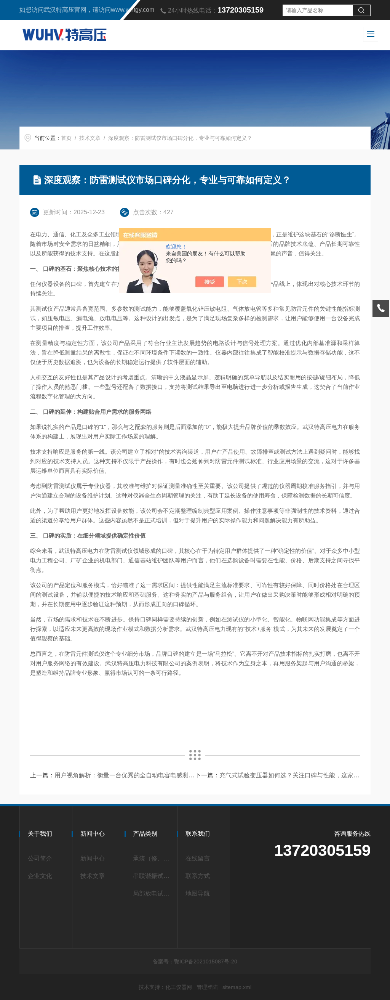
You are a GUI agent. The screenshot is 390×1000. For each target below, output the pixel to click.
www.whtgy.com (132, 9)
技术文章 (90, 138)
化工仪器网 (178, 987)
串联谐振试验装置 (153, 876)
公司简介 (40, 858)
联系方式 (197, 876)
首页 (66, 138)
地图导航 (197, 893)
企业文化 (40, 876)
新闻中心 (92, 858)
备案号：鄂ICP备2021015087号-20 (195, 961)
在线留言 (197, 858)
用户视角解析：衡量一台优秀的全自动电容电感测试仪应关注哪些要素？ (151, 775)
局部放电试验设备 (153, 893)
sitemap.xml (236, 987)
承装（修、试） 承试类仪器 (153, 858)
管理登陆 (207, 987)
